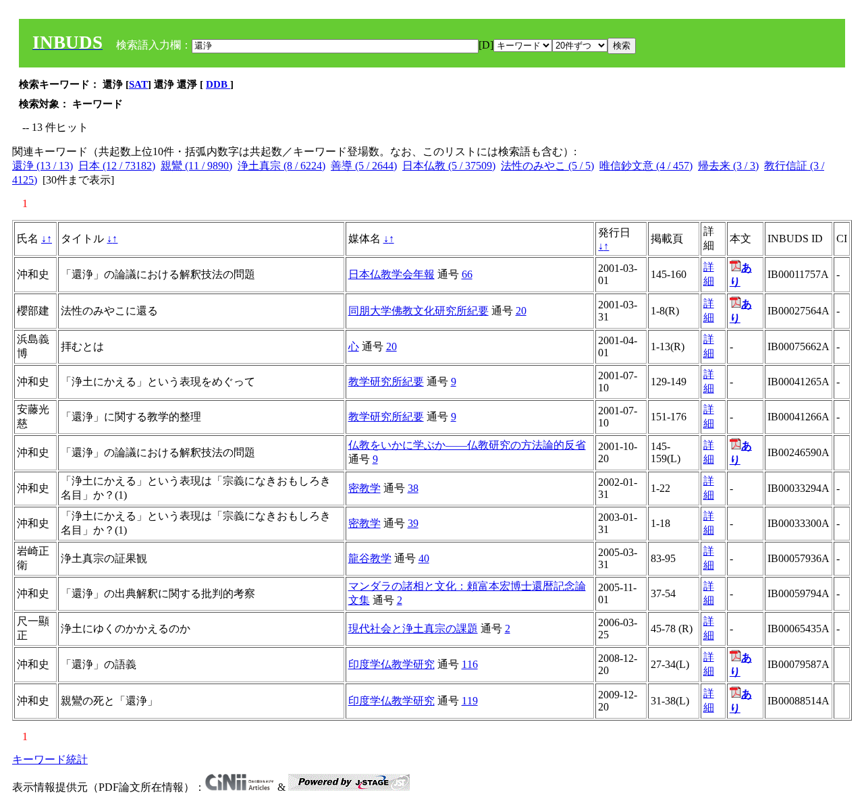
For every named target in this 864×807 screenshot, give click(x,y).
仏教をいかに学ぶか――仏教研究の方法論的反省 (467, 445)
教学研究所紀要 (386, 381)
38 (413, 488)
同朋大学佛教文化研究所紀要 (418, 310)
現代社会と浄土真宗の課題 (413, 628)
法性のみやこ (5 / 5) (547, 165)
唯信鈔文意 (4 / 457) (646, 165)
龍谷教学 (370, 558)
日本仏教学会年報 (391, 274)
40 (423, 558)
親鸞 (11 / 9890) (196, 165)
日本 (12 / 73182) (116, 165)
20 (521, 310)
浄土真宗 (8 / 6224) (281, 165)
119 (470, 700)
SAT (138, 84)
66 (467, 274)
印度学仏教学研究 (391, 664)
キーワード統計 (50, 759)
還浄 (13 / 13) (42, 165)
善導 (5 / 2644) (364, 165)
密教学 (364, 488)
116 (470, 664)
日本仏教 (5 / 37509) (448, 165)
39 (413, 523)
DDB (218, 84)
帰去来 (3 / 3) (728, 165)
